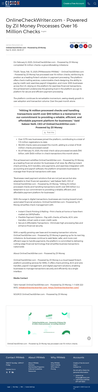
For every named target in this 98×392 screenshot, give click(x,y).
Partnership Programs (36, 367)
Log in (75, 365)
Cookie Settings (30, 387)
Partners (31, 365)
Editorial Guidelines (35, 369)
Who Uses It (55, 367)
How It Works (55, 365)
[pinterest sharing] (85, 46)
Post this (50, 132)
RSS (22, 387)
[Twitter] (7, 372)
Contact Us (10, 369)
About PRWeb (33, 363)
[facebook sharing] (72, 46)
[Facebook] (10, 372)
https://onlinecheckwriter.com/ (63, 288)
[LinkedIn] (12, 372)
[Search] (95, 3)
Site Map (15, 387)
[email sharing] (90, 46)
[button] (49, 323)
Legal (8, 387)
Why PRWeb (55, 363)
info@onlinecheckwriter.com (33, 288)
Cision (86, 387)
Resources (32, 371)
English (43, 31)
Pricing (53, 369)
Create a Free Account (74, 3)
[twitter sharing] (76, 46)
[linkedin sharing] (81, 46)
